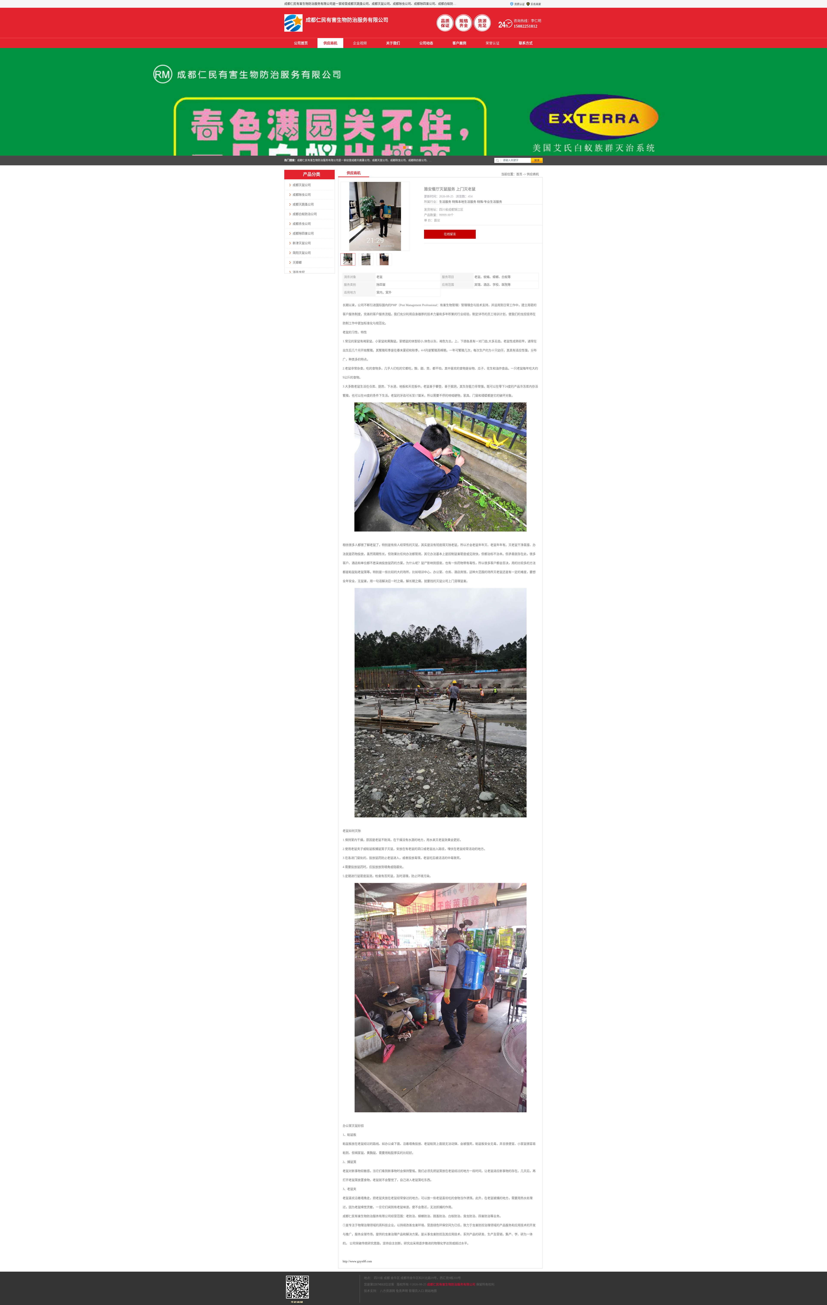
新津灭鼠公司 (302, 243)
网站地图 (431, 1291)
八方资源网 (387, 1291)
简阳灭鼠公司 (302, 252)
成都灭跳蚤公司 (303, 204)
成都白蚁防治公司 (305, 214)
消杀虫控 (299, 272)
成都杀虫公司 (302, 223)
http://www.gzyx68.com (357, 1261)
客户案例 (459, 43)
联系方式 (526, 43)
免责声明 (402, 1291)
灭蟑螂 (297, 262)
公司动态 (426, 43)
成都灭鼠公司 (302, 185)
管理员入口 (416, 1291)
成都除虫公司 (302, 194)
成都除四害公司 (303, 233)
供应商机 (330, 43)
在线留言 (450, 234)
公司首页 (301, 43)
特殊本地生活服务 (464, 201)
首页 (519, 174)
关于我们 (393, 43)
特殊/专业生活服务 (489, 201)
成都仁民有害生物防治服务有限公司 (451, 1284)
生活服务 (445, 201)
